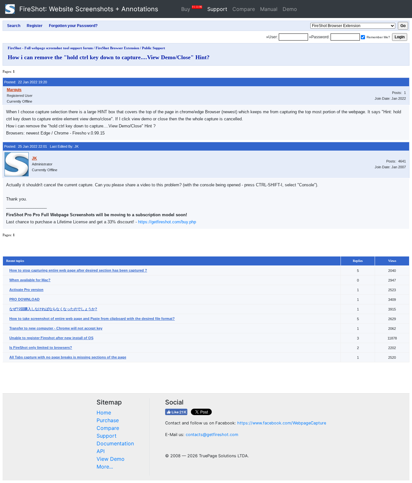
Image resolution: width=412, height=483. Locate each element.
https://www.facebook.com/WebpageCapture (281, 423)
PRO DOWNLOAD (24, 299)
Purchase (108, 420)
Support (217, 9)
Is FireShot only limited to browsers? (40, 347)
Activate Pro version (26, 290)
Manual (268, 9)
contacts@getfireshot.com (212, 434)
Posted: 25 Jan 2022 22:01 (25, 146)
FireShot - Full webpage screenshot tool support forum (50, 48)
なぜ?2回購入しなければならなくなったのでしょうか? (53, 309)
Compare (243, 9)
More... (105, 466)
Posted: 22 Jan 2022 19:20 (25, 82)
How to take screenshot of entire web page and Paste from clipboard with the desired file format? (92, 318)
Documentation (115, 443)
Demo (290, 9)
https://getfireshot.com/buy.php (167, 221)
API (101, 451)
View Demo (111, 459)
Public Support (153, 48)
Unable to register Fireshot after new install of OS (51, 338)
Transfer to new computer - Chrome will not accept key (55, 328)
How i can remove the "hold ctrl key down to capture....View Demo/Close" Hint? (109, 57)
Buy (191, 8)
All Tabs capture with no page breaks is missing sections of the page (67, 357)
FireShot (87, 9)
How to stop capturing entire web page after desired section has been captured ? (78, 270)
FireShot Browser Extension (117, 48)
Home (104, 412)
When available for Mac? (30, 280)
